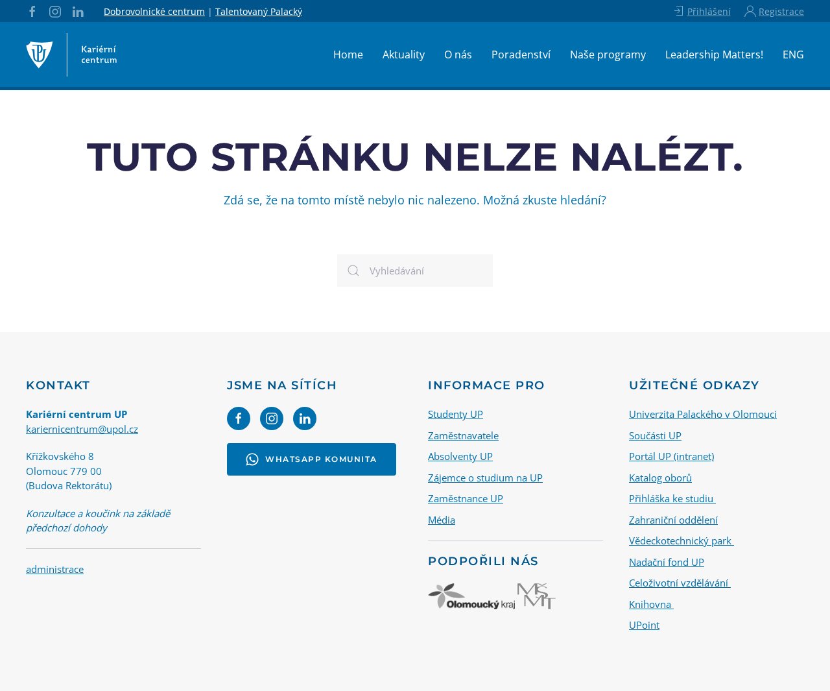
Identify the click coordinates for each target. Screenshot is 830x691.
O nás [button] (458, 54)
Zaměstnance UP (465, 498)
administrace (55, 569)
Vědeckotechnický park (681, 540)
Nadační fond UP (666, 561)
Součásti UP (655, 435)
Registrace (781, 11)
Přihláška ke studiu (672, 498)
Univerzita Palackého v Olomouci (703, 413)
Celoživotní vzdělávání (680, 582)
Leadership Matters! (714, 54)
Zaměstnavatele (463, 435)
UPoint (644, 624)
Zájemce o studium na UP (485, 477)
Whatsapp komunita (321, 459)
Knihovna (651, 604)
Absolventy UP (460, 456)
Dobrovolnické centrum (154, 11)
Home (348, 54)
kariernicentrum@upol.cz (82, 428)
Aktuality (404, 54)
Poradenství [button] (521, 54)
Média (441, 519)
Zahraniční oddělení (673, 519)
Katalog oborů (660, 477)
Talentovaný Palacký (258, 11)
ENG (793, 54)
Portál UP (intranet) (671, 456)
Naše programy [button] (608, 54)
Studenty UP (455, 413)
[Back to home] (71, 54)
